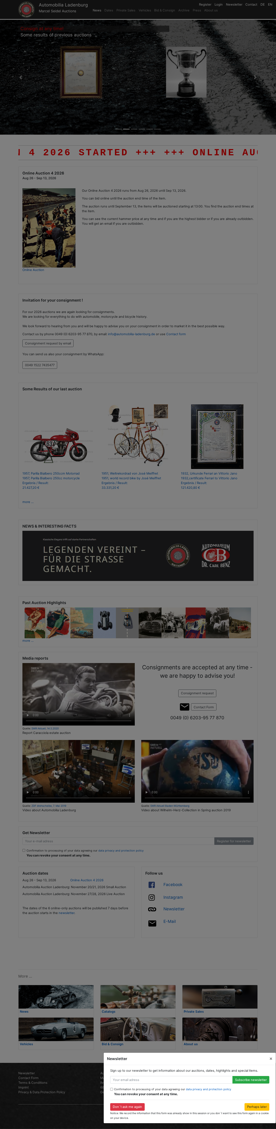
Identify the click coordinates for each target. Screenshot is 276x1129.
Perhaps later (257, 1107)
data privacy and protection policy (208, 1089)
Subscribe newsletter (251, 1080)
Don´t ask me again (127, 1107)
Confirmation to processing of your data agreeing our (172, 1089)
